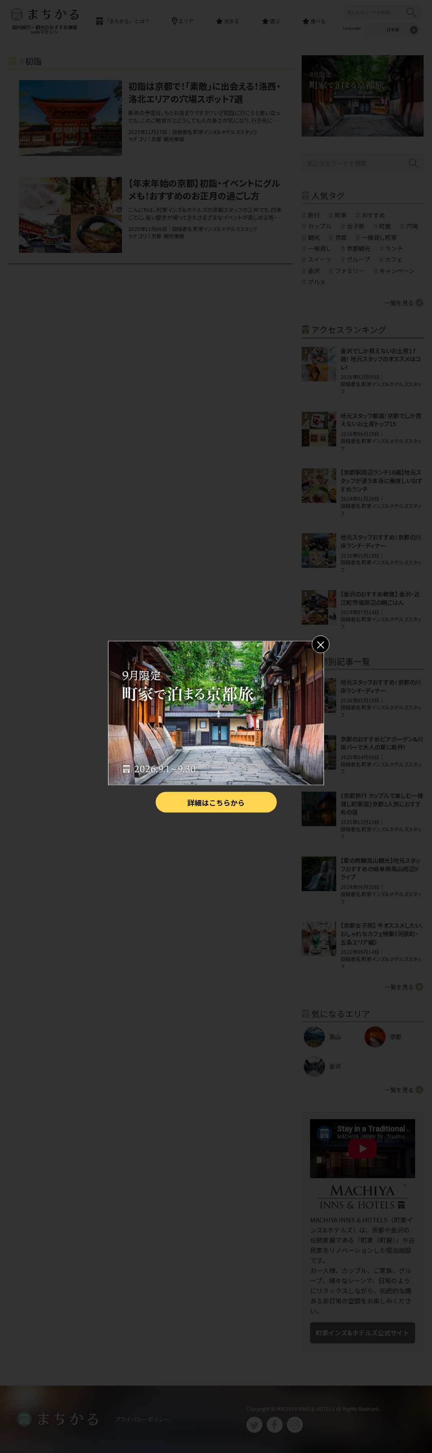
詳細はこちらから (216, 802)
